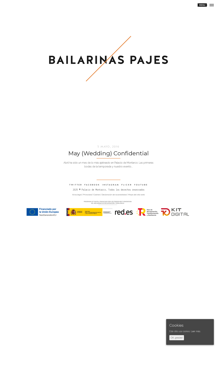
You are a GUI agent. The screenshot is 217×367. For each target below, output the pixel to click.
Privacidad (87, 195)
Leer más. (196, 331)
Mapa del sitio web (136, 195)
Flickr (126, 185)
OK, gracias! (177, 338)
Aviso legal (77, 195)
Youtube (141, 185)
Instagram (110, 185)
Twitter (75, 185)
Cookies (97, 195)
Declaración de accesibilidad (114, 195)
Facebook (92, 185)
